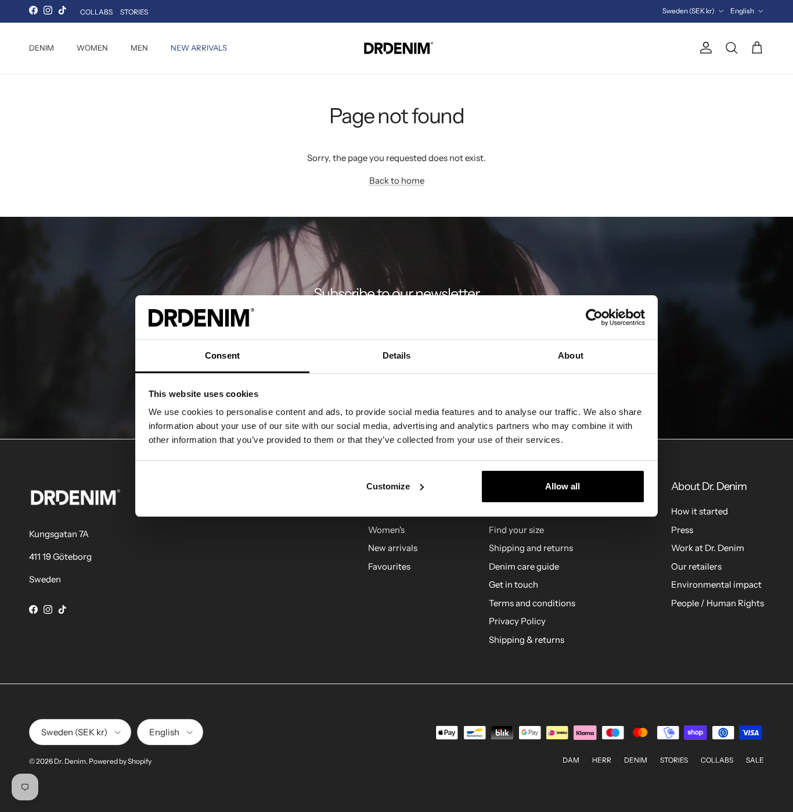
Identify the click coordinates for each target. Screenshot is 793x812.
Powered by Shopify (120, 761)
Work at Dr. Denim (707, 547)
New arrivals (392, 547)
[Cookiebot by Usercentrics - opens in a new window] (594, 317)
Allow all (562, 486)
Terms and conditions (532, 603)
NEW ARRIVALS (199, 47)
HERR (601, 760)
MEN (139, 47)
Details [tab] (397, 355)
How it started (699, 511)
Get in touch (513, 584)
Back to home (396, 180)
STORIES (134, 12)
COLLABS (96, 12)
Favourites (389, 566)
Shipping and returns (531, 547)
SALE (755, 760)
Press (682, 529)
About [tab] (570, 355)
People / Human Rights (717, 603)
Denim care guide (524, 566)
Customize (388, 486)
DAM (571, 760)
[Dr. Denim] (397, 48)
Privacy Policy (517, 621)
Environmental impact (716, 584)
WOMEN (92, 47)
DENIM (41, 47)
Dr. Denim (70, 761)
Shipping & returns (526, 639)
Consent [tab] (222, 355)
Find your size (516, 529)
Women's (386, 529)
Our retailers (696, 566)
